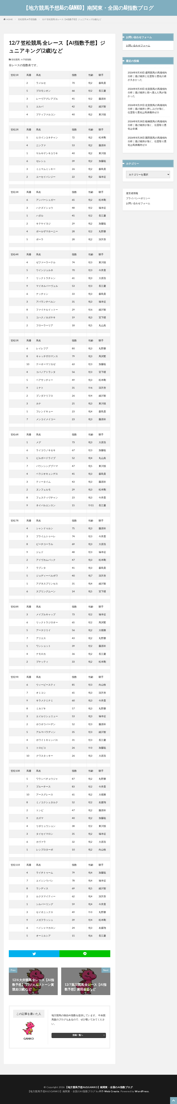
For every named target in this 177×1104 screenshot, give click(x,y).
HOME (9, 19)
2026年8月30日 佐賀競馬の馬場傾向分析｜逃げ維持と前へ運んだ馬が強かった (147, 92)
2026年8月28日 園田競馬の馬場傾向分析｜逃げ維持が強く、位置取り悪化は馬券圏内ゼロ (147, 141)
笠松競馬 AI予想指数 (27, 19)
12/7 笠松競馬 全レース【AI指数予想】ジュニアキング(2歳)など (71, 19)
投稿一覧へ (78, 1035)
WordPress (142, 1091)
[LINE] (84, 953)
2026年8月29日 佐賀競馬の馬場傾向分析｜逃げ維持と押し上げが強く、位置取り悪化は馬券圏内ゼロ (147, 109)
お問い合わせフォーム (138, 45)
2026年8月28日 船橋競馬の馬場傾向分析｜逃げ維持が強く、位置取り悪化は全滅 (147, 125)
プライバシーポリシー (138, 198)
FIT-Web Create (109, 1091)
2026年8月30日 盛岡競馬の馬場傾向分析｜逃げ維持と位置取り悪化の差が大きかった (147, 76)
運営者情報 (132, 193)
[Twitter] (34, 953)
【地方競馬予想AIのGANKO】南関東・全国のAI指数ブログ (88, 7)
